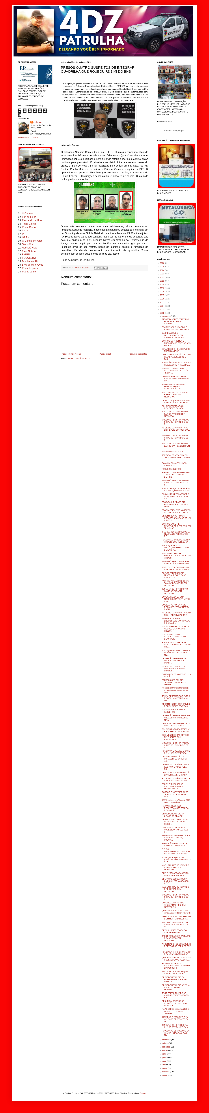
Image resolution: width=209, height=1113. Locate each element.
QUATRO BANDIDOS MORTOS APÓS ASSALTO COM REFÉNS (176, 912)
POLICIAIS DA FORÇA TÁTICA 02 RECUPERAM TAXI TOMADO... (176, 730)
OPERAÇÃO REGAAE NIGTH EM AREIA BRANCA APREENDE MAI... (176, 717)
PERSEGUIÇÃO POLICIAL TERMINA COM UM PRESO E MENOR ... (175, 682)
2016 (162, 299)
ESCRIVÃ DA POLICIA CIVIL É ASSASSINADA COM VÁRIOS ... (176, 328)
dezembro (166, 316)
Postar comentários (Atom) (79, 358)
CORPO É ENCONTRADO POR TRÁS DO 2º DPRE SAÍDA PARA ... (175, 794)
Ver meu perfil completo (28, 137)
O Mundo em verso (32, 240)
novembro (166, 1040)
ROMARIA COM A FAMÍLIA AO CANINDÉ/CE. (174, 464)
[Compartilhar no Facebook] (103, 268)
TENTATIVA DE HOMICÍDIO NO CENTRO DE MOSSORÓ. (175, 972)
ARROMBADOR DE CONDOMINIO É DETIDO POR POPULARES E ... (176, 946)
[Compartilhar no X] (101, 268)
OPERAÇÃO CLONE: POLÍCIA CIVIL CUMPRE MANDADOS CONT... (175, 881)
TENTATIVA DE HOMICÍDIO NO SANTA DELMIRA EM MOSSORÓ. (175, 591)
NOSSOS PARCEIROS (171, 469)
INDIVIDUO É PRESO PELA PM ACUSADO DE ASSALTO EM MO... (175, 1019)
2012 (162, 313)
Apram (25, 230)
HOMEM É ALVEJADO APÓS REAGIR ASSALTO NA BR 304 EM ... (175, 378)
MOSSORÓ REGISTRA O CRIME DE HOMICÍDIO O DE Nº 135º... (176, 562)
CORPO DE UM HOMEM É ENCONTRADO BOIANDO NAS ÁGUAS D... (176, 343)
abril (164, 1065)
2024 (162, 270)
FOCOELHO (29, 258)
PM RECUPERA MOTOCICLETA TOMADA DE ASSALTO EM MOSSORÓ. (175, 583)
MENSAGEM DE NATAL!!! (172, 452)
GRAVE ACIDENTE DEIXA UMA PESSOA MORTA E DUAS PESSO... (175, 822)
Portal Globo (29, 227)
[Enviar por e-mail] (95, 268)
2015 (162, 302)
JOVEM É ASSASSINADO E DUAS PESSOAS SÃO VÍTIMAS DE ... (176, 364)
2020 (162, 284)
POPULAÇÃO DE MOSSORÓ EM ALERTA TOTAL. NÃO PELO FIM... (176, 1033)
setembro (166, 1047)
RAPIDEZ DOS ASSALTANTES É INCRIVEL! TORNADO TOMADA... (175, 1011)
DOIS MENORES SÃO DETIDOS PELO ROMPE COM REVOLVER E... (175, 737)
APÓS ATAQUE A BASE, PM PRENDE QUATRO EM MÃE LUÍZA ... (175, 504)
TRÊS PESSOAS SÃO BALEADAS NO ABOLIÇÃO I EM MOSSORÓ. (176, 938)
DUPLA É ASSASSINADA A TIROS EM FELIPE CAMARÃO (176, 724)
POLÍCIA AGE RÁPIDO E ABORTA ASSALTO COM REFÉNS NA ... (176, 541)
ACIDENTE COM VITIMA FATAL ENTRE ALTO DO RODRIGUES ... (176, 430)
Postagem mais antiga (138, 354)
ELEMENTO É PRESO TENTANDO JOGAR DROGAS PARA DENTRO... (176, 474)
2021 (162, 281)
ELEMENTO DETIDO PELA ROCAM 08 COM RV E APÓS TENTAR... (175, 370)
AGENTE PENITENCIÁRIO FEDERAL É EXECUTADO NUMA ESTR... (174, 575)
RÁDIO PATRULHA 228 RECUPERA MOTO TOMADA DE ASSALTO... (175, 808)
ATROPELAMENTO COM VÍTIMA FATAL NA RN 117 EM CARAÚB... (175, 321)
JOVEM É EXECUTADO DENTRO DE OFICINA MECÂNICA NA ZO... (176, 698)
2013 (162, 309)
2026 (162, 263)
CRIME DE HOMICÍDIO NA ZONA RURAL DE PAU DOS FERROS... (175, 987)
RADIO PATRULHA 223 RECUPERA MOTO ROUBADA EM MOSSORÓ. (176, 966)
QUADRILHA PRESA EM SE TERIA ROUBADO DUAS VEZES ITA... (176, 959)
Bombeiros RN (30, 261)
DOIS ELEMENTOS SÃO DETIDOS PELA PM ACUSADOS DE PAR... (176, 357)
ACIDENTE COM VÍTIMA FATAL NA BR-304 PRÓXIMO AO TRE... (176, 614)
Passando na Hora (32, 220)
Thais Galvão (29, 224)
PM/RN (26, 254)
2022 (162, 277)
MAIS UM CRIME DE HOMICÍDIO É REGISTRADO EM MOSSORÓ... (175, 394)
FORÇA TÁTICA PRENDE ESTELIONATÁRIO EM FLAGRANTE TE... (172, 786)
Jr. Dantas (76, 268)
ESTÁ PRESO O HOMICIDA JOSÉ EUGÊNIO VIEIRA (176, 350)
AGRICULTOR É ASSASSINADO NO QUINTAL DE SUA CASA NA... (175, 496)
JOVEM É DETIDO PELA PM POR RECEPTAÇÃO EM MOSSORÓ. (176, 489)
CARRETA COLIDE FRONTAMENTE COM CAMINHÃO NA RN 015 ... (174, 335)
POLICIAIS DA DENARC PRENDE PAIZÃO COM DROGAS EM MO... (176, 652)
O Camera (27, 213)
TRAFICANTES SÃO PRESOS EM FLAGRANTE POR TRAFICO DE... (176, 534)
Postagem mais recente (71, 354)
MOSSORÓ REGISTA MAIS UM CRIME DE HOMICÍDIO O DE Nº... (175, 924)
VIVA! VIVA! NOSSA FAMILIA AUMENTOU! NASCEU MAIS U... (175, 830)
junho (164, 1058)
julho (164, 1054)
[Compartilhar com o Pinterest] (106, 268)
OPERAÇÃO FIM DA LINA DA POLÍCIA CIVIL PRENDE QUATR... (174, 660)
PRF (24, 234)
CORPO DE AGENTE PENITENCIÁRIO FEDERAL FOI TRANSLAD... (176, 526)
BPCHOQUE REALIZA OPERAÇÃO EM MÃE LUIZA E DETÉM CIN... (175, 548)
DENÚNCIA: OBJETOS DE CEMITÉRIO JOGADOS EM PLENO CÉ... (174, 1003)
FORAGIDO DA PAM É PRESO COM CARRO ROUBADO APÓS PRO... (176, 645)
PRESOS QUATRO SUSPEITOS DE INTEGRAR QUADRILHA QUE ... (175, 690)
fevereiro (166, 1072)
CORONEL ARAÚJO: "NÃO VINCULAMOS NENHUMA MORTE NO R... (174, 905)
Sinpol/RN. (28, 244)
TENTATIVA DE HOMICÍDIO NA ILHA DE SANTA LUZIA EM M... (176, 1026)
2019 (162, 288)
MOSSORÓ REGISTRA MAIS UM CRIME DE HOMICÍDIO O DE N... (175, 422)
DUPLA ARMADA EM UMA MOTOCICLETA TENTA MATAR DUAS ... (176, 599)
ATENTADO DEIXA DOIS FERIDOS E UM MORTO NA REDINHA (176, 917)
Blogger (143, 1093)
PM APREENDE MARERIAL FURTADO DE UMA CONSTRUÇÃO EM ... (173, 386)
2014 (162, 306)
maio (164, 1061)
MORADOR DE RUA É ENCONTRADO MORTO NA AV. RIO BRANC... (176, 621)
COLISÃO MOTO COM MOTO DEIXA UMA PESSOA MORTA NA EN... (175, 607)
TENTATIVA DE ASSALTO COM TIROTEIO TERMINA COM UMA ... (176, 457)
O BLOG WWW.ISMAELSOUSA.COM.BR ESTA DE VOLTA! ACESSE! (176, 851)
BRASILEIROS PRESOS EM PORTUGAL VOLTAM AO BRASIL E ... (173, 668)
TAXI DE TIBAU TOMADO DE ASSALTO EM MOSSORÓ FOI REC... (175, 995)
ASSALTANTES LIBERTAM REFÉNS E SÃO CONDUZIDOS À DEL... (176, 859)
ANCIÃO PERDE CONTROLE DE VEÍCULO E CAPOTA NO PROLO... (176, 628)
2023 (162, 274)
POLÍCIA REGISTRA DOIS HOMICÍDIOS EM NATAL (173, 407)
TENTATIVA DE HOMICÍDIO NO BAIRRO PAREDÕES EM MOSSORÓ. (175, 414)
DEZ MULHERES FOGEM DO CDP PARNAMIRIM (174, 931)
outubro (165, 1043)
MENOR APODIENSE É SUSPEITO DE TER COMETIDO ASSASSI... (176, 556)
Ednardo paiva (30, 268)
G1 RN (26, 237)
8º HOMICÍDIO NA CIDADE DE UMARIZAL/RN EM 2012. (174, 845)
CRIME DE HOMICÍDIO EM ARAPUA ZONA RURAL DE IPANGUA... (174, 979)
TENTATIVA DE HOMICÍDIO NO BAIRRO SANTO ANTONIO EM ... (176, 446)
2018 (162, 292)
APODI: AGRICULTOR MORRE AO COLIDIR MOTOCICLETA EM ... (176, 511)
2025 (162, 267)
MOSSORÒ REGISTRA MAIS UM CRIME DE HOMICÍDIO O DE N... (175, 897)
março (165, 1068)
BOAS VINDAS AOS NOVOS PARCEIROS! (173, 711)
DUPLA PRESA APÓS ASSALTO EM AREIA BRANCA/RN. (175, 874)
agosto (165, 1050)
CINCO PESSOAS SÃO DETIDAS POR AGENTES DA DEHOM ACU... (176, 759)
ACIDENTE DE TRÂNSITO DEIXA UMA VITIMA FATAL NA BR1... (176, 779)
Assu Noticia (29, 251)
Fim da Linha (29, 217)
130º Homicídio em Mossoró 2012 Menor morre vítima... (176, 801)
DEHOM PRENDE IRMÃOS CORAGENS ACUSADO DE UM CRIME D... (176, 518)
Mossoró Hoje (29, 247)
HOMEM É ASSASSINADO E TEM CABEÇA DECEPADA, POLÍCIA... (176, 837)
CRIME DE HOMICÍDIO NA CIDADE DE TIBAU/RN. (173, 815)
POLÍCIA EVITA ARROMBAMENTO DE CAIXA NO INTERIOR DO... (176, 953)
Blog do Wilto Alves (32, 264)
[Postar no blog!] (98, 268)
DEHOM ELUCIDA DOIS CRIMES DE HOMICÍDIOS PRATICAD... (176, 705)
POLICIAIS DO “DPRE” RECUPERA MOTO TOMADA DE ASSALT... (175, 637)
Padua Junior (29, 271)
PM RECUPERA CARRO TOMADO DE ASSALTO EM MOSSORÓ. (176, 568)
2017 (162, 295)
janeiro (165, 1075)
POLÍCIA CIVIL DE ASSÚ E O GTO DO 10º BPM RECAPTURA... (176, 752)
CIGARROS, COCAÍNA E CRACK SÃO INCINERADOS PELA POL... (176, 767)
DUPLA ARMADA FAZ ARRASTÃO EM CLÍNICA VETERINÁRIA (176, 774)
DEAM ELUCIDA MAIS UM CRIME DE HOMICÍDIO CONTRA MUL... (176, 401)
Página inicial (105, 354)
